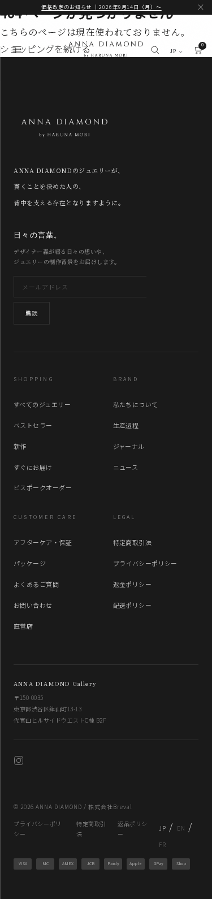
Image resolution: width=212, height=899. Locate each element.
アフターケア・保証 (43, 542)
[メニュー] (17, 52)
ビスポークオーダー (43, 487)
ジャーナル (129, 446)
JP (173, 51)
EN (181, 828)
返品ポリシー (133, 828)
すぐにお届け (33, 467)
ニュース (126, 467)
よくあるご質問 (36, 584)
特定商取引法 (132, 542)
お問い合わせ (33, 605)
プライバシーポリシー (145, 563)
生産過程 (126, 425)
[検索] (155, 52)
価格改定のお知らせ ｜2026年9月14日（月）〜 (101, 7)
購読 (31, 313)
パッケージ (30, 563)
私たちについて (135, 404)
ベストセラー (33, 425)
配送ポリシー (132, 605)
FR (162, 844)
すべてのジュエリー (42, 404)
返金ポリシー (132, 584)
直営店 (23, 625)
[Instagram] (19, 762)
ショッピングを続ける (45, 48)
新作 (20, 446)
